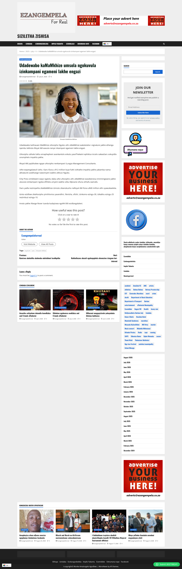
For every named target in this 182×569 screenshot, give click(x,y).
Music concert (129, 328)
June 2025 (127, 426)
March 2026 (128, 382)
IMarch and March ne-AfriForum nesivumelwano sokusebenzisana (68, 536)
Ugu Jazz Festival (130, 344)
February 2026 (129, 387)
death (127, 297)
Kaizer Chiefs (129, 317)
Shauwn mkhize (41, 251)
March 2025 (128, 441)
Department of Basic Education (141, 297)
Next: (94, 258)
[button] (166, 564)
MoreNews (103, 566)
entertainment (130, 305)
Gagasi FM (137, 309)
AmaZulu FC (137, 285)
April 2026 (127, 377)
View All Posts (47, 244)
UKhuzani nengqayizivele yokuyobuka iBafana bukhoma (100, 314)
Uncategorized (128, 276)
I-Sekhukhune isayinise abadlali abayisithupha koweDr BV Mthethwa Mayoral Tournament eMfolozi (109, 538)
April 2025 (127, 436)
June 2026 (127, 367)
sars (33, 251)
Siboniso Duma (136, 336)
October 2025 (128, 406)
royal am (27, 251)
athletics (128, 289)
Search (126, 66)
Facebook (95, 43)
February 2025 (129, 445)
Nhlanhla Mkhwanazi (143, 328)
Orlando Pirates (130, 332)
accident (127, 285)
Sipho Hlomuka (149, 336)
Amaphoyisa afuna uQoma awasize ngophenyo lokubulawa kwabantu (32, 536)
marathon (144, 320)
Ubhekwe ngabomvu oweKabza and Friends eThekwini (66, 314)
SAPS (126, 336)
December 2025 (129, 396)
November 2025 (129, 401)
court (148, 293)
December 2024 (129, 450)
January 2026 (128, 391)
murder (153, 324)
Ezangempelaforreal (28, 77)
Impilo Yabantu (57, 43)
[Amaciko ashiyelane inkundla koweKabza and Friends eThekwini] (35, 299)
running (152, 332)
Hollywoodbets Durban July (134, 313)
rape (146, 332)
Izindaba (29, 43)
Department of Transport (133, 301)
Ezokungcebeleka (41, 43)
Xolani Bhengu (129, 348)
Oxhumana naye (83, 43)
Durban (146, 301)
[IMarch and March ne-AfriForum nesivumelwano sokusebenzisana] (73, 521)
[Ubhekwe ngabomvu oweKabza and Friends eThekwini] (68, 299)
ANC (145, 285)
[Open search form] (164, 44)
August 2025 (128, 416)
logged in (33, 275)
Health (146, 309)
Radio (140, 332)
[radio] (60, 219)
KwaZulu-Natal (141, 317)
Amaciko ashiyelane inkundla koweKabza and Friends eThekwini (35, 314)
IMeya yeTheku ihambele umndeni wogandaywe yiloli (141, 536)
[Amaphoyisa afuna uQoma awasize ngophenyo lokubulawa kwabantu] (36, 521)
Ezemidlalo (70, 43)
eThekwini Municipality (145, 305)
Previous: (39, 257)
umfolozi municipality (146, 344)
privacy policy (155, 118)
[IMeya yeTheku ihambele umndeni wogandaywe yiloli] (145, 521)
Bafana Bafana (138, 289)
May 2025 (127, 431)
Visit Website (29, 244)
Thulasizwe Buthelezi (142, 340)
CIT (126, 293)
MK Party (145, 324)
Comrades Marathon (136, 293)
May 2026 (127, 372)
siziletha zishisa (33, 36)
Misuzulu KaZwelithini (132, 324)
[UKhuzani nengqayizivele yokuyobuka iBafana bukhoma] (101, 299)
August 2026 (128, 357)
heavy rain (154, 309)
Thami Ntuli (128, 340)
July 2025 (127, 421)
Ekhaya (20, 43)
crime (154, 293)
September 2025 (129, 411)
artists (151, 285)
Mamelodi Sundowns (132, 320)
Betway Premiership (152, 289)
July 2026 (127, 362)
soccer (158, 336)
